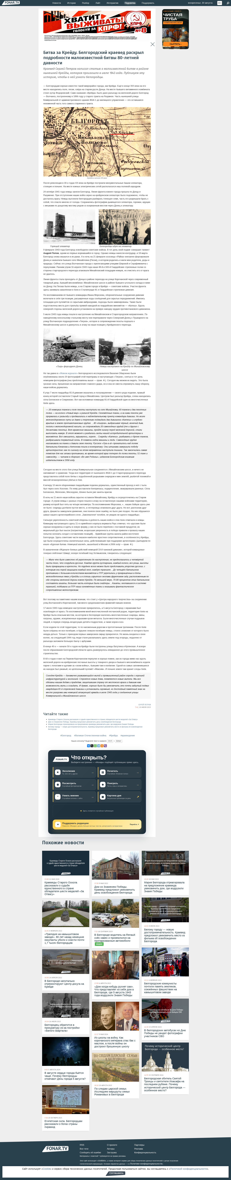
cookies (101, 1160)
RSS (82, 1145)
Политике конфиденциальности (146, 1163)
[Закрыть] (153, 44)
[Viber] (105, 745)
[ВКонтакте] (88, 745)
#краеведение (128, 735)
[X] (91, 745)
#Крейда (113, 735)
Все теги (84, 1148)
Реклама (138, 1148)
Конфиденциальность (145, 1152)
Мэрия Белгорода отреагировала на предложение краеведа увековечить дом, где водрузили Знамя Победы (91, 724)
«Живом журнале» (68, 373)
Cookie (46, 1168)
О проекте (112, 1145)
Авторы (111, 1148)
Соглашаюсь (116, 1173)
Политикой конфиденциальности (188, 1168)
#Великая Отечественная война (90, 735)
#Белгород (65, 735)
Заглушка (112, 1152)
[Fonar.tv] (11, 3)
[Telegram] (98, 745)
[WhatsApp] (95, 745)
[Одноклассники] (102, 745)
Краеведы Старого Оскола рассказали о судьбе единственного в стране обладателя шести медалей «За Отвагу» (93, 719)
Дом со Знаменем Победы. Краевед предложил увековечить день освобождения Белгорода (84, 722)
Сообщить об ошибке (90, 1152)
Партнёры (139, 1145)
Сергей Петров (144, 705)
